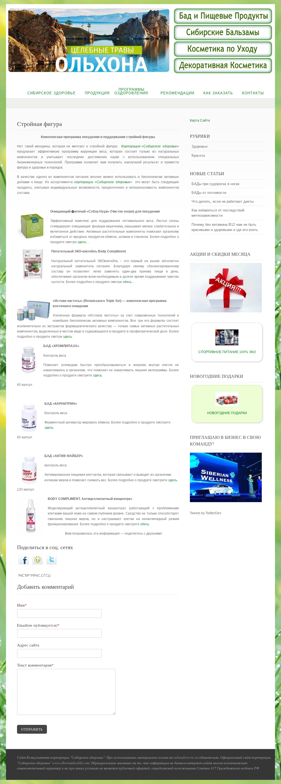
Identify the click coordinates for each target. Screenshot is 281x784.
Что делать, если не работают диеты (223, 201)
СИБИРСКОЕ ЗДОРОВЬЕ (51, 93)
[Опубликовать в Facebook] (23, 563)
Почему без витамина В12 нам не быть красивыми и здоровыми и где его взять (225, 227)
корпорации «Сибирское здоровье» (104, 182)
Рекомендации (177, 93)
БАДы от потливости (209, 193)
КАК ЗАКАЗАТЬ (218, 93)
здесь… (83, 242)
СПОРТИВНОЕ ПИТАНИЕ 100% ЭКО (227, 352)
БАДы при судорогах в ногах (216, 184)
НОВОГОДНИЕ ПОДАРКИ (227, 413)
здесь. (68, 337)
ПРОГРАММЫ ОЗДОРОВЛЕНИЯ (131, 91)
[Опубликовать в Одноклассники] (37, 563)
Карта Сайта (200, 120)
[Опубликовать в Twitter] (51, 563)
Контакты (253, 93)
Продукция (97, 93)
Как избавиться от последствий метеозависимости (218, 213)
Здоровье (199, 146)
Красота (198, 155)
